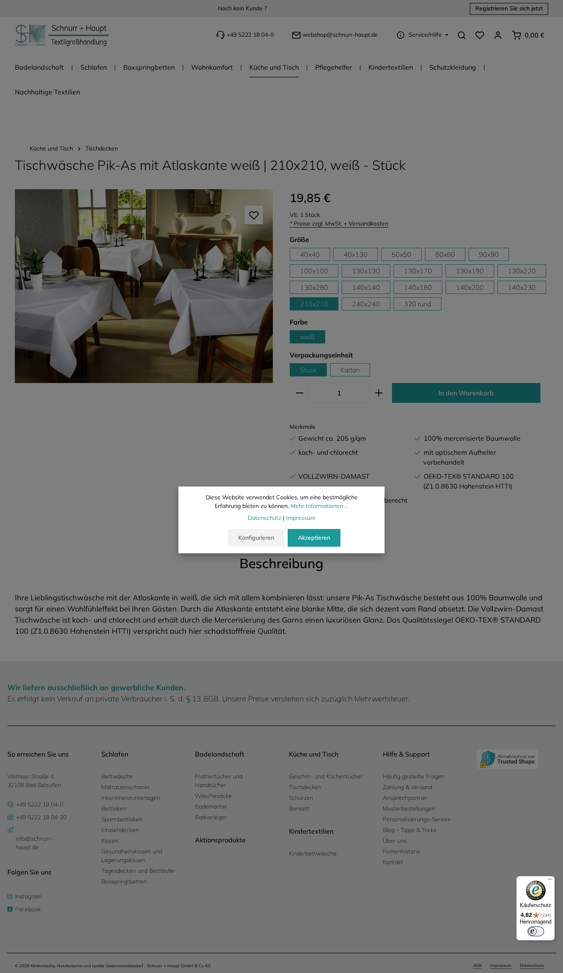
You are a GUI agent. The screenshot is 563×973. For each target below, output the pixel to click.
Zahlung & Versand (407, 787)
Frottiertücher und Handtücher (219, 781)
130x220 (522, 271)
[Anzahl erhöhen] (379, 393)
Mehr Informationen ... (319, 506)
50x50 (401, 254)
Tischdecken (305, 787)
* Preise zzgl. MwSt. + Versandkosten (339, 223)
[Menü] (550, 881)
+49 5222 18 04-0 (250, 35)
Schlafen (114, 754)
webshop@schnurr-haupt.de (340, 35)
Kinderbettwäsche (313, 853)
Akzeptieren (314, 537)
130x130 (366, 271)
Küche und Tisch (313, 754)
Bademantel (211, 806)
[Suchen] (461, 35)
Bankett (299, 808)
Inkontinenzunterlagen (130, 797)
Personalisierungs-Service (417, 819)
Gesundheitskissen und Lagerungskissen (131, 856)
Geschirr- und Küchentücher (326, 776)
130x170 (418, 271)
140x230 (522, 287)
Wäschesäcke (213, 795)
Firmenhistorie (401, 851)
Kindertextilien (311, 831)
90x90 (489, 254)
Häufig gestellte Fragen (414, 776)
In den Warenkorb (466, 393)
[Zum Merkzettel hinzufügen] (253, 215)
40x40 (310, 254)
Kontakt (393, 862)
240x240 (366, 304)
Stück (308, 370)
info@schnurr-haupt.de (34, 843)
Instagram (28, 896)
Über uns (395, 840)
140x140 (366, 287)
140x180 (418, 287)
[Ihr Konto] (498, 35)
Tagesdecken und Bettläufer (138, 870)
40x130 (356, 254)
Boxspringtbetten (124, 881)
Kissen (109, 840)
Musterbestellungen (409, 808)
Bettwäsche (117, 776)
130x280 (314, 287)
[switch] (536, 931)
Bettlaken (114, 808)
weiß (307, 337)
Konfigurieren (256, 537)
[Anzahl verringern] (299, 393)
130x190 (470, 271)
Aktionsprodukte (220, 840)
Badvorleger (211, 817)
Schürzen (301, 797)
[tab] (281, 563)
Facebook (28, 909)
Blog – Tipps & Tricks (409, 830)
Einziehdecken (120, 830)
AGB (477, 965)
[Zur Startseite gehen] (62, 35)
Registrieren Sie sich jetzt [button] (509, 8)
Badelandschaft (219, 754)
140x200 (470, 287)
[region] (144, 286)
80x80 (445, 254)
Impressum (500, 965)
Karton (350, 370)
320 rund (417, 304)
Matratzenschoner (125, 787)
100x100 (314, 271)
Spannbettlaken (122, 819)
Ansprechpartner (405, 797)
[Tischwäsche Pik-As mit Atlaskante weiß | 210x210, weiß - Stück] (144, 286)
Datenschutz (532, 965)
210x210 (314, 304)
